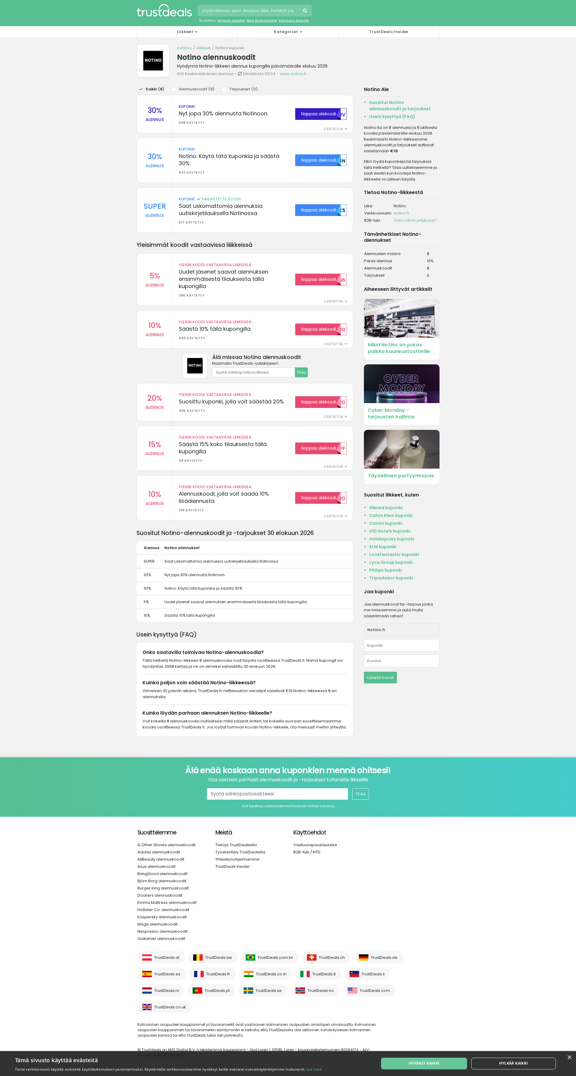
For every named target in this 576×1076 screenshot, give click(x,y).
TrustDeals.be (218, 957)
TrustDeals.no (321, 990)
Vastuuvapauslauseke (315, 845)
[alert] (288, 1063)
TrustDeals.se (269, 990)
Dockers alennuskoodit (159, 895)
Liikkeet (203, 48)
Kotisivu (184, 48)
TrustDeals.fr (218, 974)
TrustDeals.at (166, 957)
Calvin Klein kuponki (391, 515)
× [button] (569, 1057)
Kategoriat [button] (286, 32)
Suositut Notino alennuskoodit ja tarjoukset (400, 105)
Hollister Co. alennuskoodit (163, 910)
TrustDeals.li (373, 974)
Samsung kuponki (294, 20)
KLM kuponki (382, 547)
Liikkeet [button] (185, 32)
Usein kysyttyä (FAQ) (392, 117)
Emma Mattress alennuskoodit (166, 902)
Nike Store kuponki (262, 20)
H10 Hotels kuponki (389, 531)
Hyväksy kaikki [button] (424, 1063)
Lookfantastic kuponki (394, 555)
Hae (306, 11)
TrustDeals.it (324, 974)
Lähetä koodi (380, 677)
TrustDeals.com (375, 990)
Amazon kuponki (231, 20)
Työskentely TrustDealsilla (240, 852)
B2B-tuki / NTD (306, 852)
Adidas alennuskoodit (158, 852)
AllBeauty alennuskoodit (160, 859)
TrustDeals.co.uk (170, 1007)
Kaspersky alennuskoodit (162, 917)
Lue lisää (314, 1069)
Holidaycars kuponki (391, 539)
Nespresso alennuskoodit (162, 931)
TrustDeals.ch (332, 957)
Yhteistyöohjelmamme (237, 859)
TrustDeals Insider (389, 32)
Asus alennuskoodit (156, 866)
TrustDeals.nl (166, 990)
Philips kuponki (385, 570)
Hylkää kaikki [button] (513, 1063)
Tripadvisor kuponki (391, 578)
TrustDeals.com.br (275, 957)
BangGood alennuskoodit (162, 874)
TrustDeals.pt (217, 990)
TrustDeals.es (167, 974)
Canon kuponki (385, 523)
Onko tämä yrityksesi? (415, 220)
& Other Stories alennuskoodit (166, 845)
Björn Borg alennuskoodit (161, 881)
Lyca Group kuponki (391, 562)
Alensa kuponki (386, 508)
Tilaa (301, 372)
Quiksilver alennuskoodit (161, 938)
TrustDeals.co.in (271, 974)
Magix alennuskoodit (157, 924)
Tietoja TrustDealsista (236, 845)
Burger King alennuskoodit (163, 888)
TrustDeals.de (384, 957)
